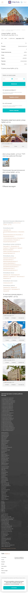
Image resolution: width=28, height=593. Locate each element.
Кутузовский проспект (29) (6, 526)
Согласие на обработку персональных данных (19, 558)
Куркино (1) (3, 493)
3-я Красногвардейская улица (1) (7, 429)
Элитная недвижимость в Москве (13, 29)
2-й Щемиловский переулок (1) (7, 418)
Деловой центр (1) (5, 460)
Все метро (9, 548)
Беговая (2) (3, 444)
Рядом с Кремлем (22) (5, 546)
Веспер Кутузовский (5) (8, 249)
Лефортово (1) (4, 495)
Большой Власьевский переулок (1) (10, 266)
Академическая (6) (5, 435)
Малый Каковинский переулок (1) (10, 261)
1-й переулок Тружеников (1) (7, 408)
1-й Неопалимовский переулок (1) (8, 402)
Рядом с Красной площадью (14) (7, 544)
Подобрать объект (14, 97)
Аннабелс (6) (6, 248)
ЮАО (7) (2, 509)
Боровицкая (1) (12, 276)
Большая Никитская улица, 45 (9, 241)
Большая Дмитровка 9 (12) (9, 253)
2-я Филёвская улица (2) (6, 421)
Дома (2, 568)
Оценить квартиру (14, 110)
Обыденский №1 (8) (15, 246)
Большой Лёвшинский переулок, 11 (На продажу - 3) (13, 232)
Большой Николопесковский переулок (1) (12, 264)
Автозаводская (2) (5, 433)
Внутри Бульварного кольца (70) (7, 517)
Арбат (5, 38)
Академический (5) (5, 466)
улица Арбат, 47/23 (20, 38)
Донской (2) (3, 481)
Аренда (2, 564)
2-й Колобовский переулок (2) (7, 415)
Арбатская (12, 38)
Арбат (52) (3, 469)
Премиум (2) (3, 540)
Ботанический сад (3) (5, 449)
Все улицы (13, 548)
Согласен (14, 587)
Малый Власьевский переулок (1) (10, 270)
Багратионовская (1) (5, 440)
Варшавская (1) (4, 454)
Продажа (23, 29)
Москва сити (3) (4, 532)
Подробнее (22, 584)
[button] (2, 16)
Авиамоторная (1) (4, 432)
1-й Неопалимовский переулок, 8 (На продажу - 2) (13, 238)
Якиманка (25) (14, 287)
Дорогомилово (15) (15, 289)
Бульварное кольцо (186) (6, 516)
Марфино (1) (3, 497)
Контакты (3, 572)
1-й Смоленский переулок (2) (7, 406)
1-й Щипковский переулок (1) (7, 407)
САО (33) (3, 503)
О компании (3, 557)
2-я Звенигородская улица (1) (7, 419)
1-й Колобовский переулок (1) (7, 399)
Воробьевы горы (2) (5, 458)
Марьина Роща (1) (4, 499)
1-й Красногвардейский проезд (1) (8, 400)
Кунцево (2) (3, 492)
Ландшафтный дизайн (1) (6, 527)
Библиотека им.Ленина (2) (6, 447)
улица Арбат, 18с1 (7, 229)
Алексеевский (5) (4, 468)
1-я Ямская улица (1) (5, 411)
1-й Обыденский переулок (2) (7, 403)
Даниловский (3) (4, 480)
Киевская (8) (6, 276)
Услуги (2, 559)
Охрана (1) (3, 536)
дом (3, 30)
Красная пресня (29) (5, 524)
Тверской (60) (6, 290)
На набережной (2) (5, 534)
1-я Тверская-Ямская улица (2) (7, 410)
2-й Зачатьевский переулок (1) (7, 412)
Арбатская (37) (4, 437)
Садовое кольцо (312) (8, 282)
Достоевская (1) (4, 464)
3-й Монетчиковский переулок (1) (8, 427)
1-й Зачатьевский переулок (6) (7, 398)
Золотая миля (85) (5, 523)
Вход (25, 2)
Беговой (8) (3, 473)
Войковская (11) (4, 456)
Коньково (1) (3, 487)
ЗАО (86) (3, 502)
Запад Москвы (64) (5, 522)
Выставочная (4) (4, 459)
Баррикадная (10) (7, 278)
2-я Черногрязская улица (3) (7, 423)
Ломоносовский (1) (5, 496)
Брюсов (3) (20, 248)
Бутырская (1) (4, 451)
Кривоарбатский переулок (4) (9, 257)
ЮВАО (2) (3, 510)
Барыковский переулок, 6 (8, 236)
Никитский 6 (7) (6, 246)
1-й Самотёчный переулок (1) (7, 404)
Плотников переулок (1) (8, 259)
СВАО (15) (3, 505)
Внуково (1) (3, 476)
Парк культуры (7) (21, 276)
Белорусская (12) (4, 445)
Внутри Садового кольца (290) (7, 519)
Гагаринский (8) (4, 478)
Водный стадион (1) (5, 455)
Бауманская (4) (4, 443)
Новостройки (4, 566)
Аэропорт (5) (3, 439)
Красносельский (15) (5, 489)
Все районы (3, 548)
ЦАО (2, 38)
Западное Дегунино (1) (5, 485)
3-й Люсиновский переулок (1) (7, 426)
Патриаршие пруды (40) (6, 538)
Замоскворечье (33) (5, 484)
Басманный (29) (4, 472)
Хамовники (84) (6, 287)
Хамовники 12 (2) (13, 248)
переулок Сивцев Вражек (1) (9, 263)
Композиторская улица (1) (9, 268)
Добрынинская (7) (5, 463)
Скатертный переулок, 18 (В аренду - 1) (11, 239)
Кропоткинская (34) (15, 274)
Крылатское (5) (4, 491)
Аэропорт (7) (3, 470)
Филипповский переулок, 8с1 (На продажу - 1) (13, 234)
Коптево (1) (3, 488)
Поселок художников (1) (6, 539)
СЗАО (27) (3, 506)
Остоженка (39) (4, 535)
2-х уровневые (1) (4, 513)
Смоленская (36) (6, 274)
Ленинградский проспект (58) (7, 528)
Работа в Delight (4, 570)
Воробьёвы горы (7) (5, 520)
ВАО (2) (2, 501)
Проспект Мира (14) (5, 542)
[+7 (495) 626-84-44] (22, 2)
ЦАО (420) (3, 507)
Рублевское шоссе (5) (5, 543)
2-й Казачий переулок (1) (6, 414)
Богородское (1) (4, 474)
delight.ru (7, 553)
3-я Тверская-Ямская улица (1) (7, 430)
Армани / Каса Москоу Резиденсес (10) (11, 251)
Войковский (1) (4, 477)
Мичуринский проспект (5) (6, 531)
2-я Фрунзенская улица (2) (6, 422)
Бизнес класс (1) (4, 515)
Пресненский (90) (7, 289)
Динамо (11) (3, 462)
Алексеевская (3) (4, 436)
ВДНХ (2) (3, 452)
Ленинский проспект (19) (6, 530)
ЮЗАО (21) (3, 511)
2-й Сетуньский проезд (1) (6, 416)
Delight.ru (3, 29)
